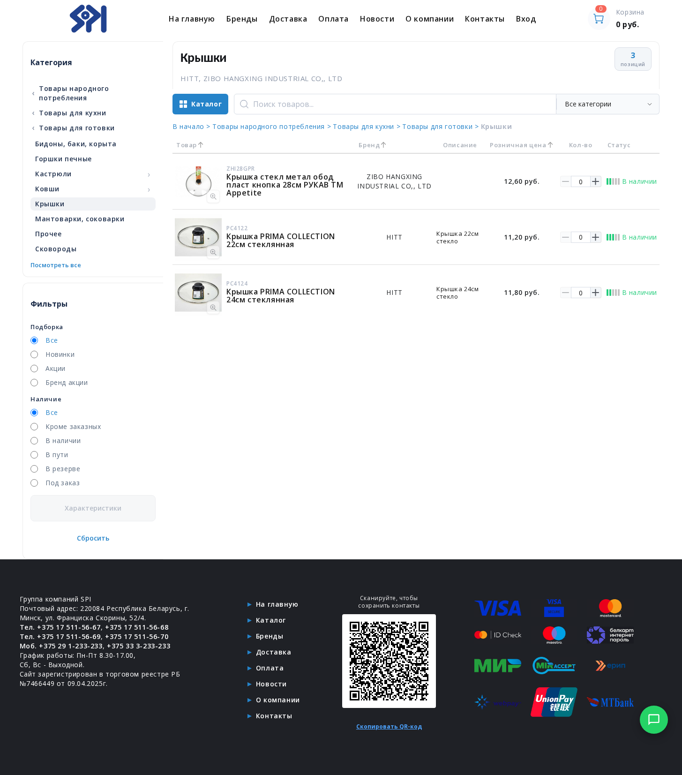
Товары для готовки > (440, 126)
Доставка (288, 19)
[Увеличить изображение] (213, 196)
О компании (429, 19)
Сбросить (93, 538)
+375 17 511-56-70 (136, 636)
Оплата (333, 19)
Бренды (242, 19)
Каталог (271, 620)
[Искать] (244, 104)
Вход (526, 19)
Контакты (485, 19)
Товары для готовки (73, 127)
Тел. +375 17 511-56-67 (60, 627)
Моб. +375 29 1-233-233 (61, 645)
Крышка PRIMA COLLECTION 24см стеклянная (280, 295)
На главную (192, 19)
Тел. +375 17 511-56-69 (60, 636)
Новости (377, 19)
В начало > (191, 126)
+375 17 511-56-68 (136, 627)
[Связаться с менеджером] (654, 720)
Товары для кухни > (366, 126)
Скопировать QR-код (389, 726)
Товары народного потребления (70, 93)
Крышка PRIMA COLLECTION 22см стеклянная (280, 240)
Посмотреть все (55, 265)
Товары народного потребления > (271, 126)
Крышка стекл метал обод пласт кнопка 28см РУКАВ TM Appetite (285, 185)
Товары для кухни (69, 112)
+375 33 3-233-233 (138, 645)
